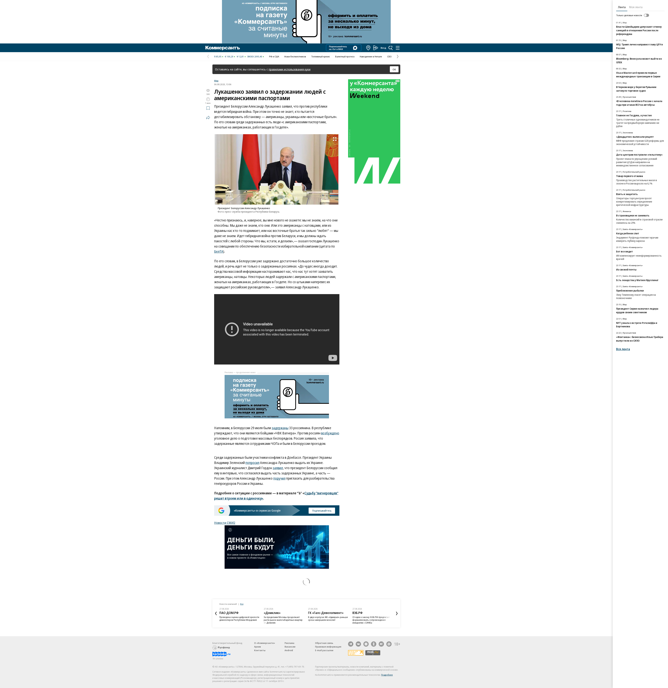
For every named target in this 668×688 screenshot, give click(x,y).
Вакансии (290, 646)
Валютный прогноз (345, 56)
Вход (383, 47)
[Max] (389, 644)
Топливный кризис (320, 56)
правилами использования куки (290, 69)
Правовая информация (328, 646)
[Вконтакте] (358, 644)
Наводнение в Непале (371, 56)
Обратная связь (324, 643)
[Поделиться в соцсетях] (208, 117)
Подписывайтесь (322, 510)
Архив (257, 646)
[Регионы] (368, 47)
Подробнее (387, 674)
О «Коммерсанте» (264, 643)
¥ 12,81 (240, 56)
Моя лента (635, 7)
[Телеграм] (350, 644)
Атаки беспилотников (295, 56)
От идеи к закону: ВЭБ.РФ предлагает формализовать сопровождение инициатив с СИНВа (371, 620)
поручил (279, 478)
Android (289, 650)
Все (241, 604)
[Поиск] (390, 47)
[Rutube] (381, 644)
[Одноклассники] (373, 644)
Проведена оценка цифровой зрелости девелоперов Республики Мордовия (239, 618)
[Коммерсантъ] (222, 47)
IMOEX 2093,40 (254, 56)
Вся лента (623, 349)
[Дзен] (366, 644)
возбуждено (330, 433)
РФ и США (274, 56)
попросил (252, 462)
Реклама (289, 643)
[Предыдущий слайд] (215, 613)
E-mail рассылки (324, 650)
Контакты (259, 650)
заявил (278, 468)
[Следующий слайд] (396, 613)
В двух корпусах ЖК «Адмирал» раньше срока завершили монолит (328, 618)
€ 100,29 (229, 56)
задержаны (280, 428)
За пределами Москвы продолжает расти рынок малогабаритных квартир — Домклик (283, 620)
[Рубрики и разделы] (397, 47)
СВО (389, 56)
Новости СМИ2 (224, 523)
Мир (216, 80)
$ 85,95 (217, 56)
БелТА (218, 251)
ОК (394, 69)
